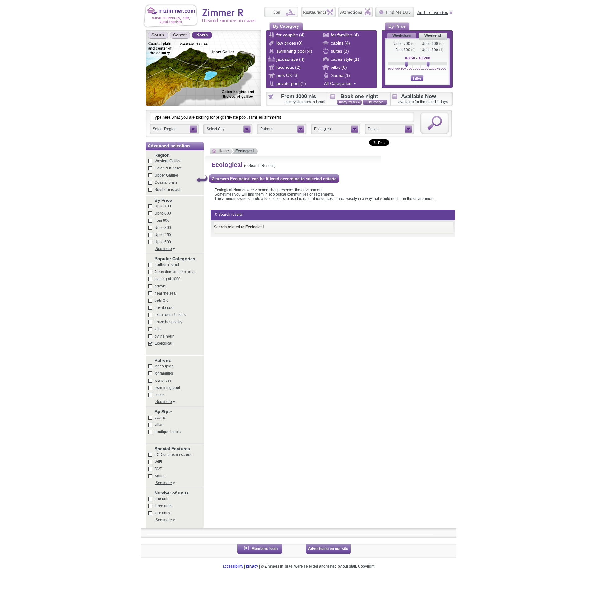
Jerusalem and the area (175, 272)
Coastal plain (166, 182)
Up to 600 (430, 43)
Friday (349, 102)
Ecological (163, 343)
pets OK (161, 300)
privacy (252, 566)
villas (159, 425)
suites (159, 395)
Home (224, 151)
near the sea (165, 293)
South (157, 34)
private (160, 286)
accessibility (233, 566)
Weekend (432, 35)
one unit (161, 499)
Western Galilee (168, 161)
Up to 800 (430, 50)
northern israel (167, 264)
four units (162, 513)
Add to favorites (432, 12)
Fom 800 (402, 50)
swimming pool (167, 387)
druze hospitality (168, 322)
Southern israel (167, 189)
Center (180, 34)
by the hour (164, 336)
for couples (164, 366)
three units (163, 506)
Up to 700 (402, 43)
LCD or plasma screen (173, 454)
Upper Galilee (166, 175)
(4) (302, 34)
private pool (164, 307)
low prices (163, 380)
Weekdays (401, 35)
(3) (346, 51)
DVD (159, 469)
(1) (356, 59)
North (202, 34)
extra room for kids (170, 315)
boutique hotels (168, 432)
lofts (158, 329)
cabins (160, 417)
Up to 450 (163, 235)
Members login (265, 548)
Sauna (160, 476)
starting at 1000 (168, 279)
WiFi (158, 462)
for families (164, 373)
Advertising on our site (328, 548)
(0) (300, 42)
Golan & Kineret (168, 168)
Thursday (375, 102)
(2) (298, 67)
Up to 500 (163, 242)
